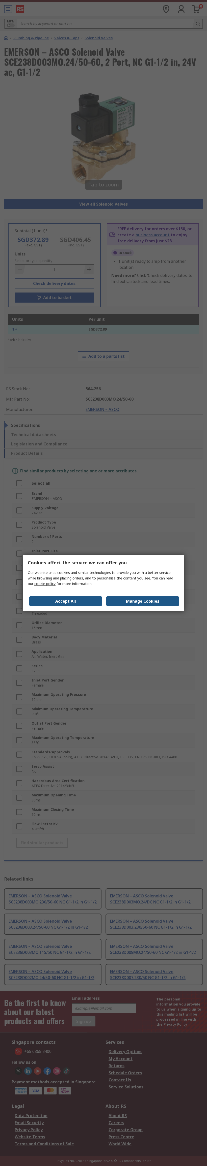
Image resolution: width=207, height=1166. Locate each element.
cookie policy (45, 583)
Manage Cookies (142, 601)
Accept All (65, 601)
